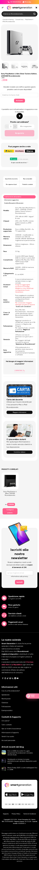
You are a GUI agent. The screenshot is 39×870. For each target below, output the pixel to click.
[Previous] (3, 42)
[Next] (35, 42)
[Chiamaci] (13, 678)
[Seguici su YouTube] (17, 678)
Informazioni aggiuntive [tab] (11, 200)
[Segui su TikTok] (8, 678)
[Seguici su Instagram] (5, 678)
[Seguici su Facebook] (3, 678)
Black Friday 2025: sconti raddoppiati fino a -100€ (22, 768)
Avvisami (19, 100)
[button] (3, 7)
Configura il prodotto (10, 511)
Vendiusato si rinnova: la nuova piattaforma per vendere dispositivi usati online (22, 761)
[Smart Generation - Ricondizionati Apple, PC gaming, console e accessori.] (19, 8)
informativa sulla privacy (19, 576)
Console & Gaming (8, 19)
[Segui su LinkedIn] (15, 678)
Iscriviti (20, 582)
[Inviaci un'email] (10, 678)
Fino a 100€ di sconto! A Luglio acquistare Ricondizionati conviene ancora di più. (20, 752)
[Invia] (34, 14)
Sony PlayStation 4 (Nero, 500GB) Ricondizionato (10, 493)
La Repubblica (16, 664)
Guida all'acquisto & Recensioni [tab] (13, 203)
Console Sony (19, 19)
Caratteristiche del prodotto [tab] (12, 196)
